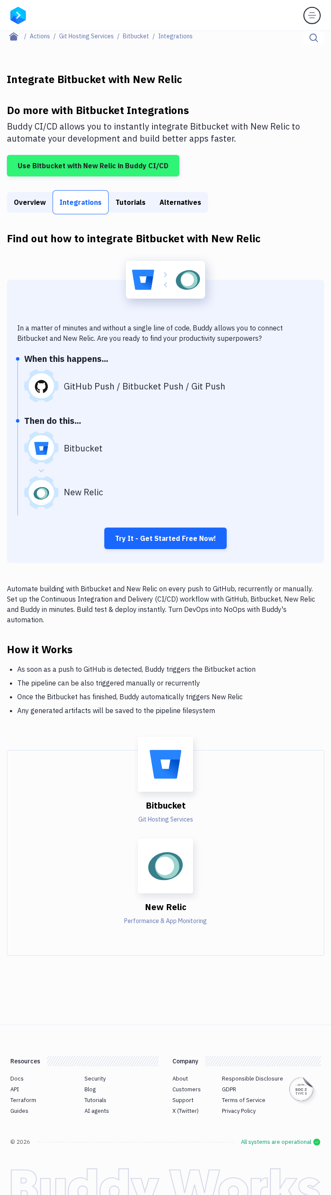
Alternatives (180, 202)
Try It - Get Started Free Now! (165, 538)
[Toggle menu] (312, 15)
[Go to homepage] (18, 14)
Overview (30, 202)
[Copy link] (83, 649)
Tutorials (131, 202)
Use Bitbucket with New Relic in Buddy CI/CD (93, 165)
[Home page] (18, 36)
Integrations (80, 202)
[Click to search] (313, 38)
